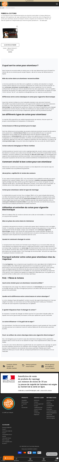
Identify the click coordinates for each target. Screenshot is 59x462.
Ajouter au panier (10, 45)
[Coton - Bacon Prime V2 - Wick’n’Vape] (10, 33)
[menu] (57, 4)
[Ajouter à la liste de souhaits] (17, 26)
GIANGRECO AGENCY (32, 449)
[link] (10, 366)
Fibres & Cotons (10, 8)
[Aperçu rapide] (17, 30)
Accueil (2, 8)
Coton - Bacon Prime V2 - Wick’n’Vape (10, 49)
